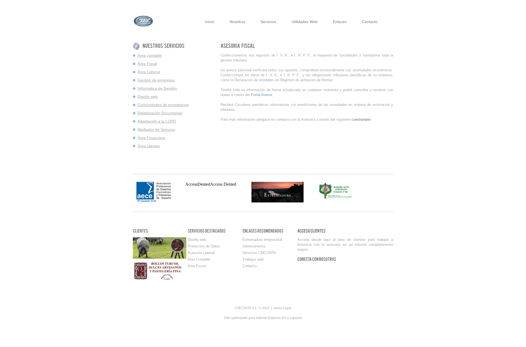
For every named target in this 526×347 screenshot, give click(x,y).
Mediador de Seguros (156, 129)
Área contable (150, 55)
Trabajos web (253, 259)
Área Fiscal (147, 63)
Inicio (209, 21)
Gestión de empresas (156, 80)
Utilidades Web (304, 21)
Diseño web (148, 96)
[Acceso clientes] (311, 231)
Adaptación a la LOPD (157, 121)
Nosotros (237, 21)
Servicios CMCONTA (259, 253)
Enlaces (340, 21)
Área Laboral (149, 72)
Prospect (157, 21)
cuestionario (361, 119)
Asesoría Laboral (201, 253)
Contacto (370, 21)
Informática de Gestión (157, 88)
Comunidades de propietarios (163, 105)
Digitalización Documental (160, 113)
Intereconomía (253, 246)
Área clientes (149, 146)
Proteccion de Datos (204, 246)
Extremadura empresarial (262, 240)
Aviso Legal (282, 308)
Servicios (268, 21)
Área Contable (199, 259)
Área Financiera (151, 138)
